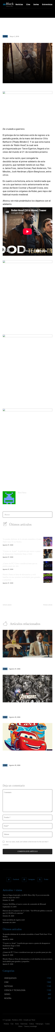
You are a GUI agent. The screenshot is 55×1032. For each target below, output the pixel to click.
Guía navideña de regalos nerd (14, 920)
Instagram (31, 879)
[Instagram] (24, 879)
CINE (5, 36)
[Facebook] (9, 879)
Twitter (46, 879)
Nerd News (22, 493)
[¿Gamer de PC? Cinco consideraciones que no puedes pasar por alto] (47, 566)
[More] (42, 79)
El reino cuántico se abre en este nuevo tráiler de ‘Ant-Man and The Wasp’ (14, 610)
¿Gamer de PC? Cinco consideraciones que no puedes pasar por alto (27, 952)
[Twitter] (40, 879)
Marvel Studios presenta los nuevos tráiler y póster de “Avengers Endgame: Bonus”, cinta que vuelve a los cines (26, 709)
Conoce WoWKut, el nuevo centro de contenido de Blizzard (24, 904)
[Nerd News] (9, 497)
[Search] (49, 515)
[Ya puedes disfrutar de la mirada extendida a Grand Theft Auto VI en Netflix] (47, 541)
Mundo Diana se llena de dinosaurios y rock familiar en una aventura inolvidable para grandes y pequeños (21, 577)
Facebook (16, 879)
